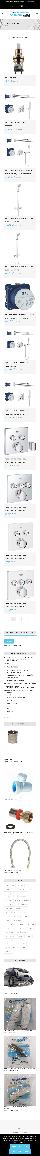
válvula (9, 952)
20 (28, 885)
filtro (26, 901)
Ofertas (7, 714)
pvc (30, 928)
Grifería (7, 663)
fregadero (22, 905)
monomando (18, 920)
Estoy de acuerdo (20, 1146)
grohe (18, 908)
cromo (8, 901)
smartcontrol (11, 944)
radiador (9, 932)
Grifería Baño (12, 678)
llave (8, 920)
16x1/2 (20, 885)
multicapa (9, 924)
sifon (8, 940)
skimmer (17, 940)
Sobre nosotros (20, 1132)
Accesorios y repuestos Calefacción (18, 657)
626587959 (30, 1)
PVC (8, 706)
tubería (23, 948)
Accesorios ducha (14, 672)
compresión (23, 897)
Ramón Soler (22, 932)
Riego (9, 709)
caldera (23, 893)
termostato (10, 948)
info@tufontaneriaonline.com (16, 1)
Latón (9, 695)
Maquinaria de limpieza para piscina (21, 688)
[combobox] (20, 37)
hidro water (10, 912)
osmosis (21, 924)
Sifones (10, 711)
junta (8, 916)
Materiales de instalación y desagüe (18, 690)
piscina (31, 924)
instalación (24, 912)
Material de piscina (11, 686)
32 (30, 889)
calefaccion (10, 897)
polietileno (10, 928)
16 (13, 885)
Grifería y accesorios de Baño (16, 670)
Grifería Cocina (13, 668)
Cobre (9, 692)
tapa (23, 944)
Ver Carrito (16, 6)
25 (15, 889)
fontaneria (10, 905)
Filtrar (9, 641)
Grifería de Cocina (11, 666)
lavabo (25, 916)
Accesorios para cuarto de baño (20, 675)
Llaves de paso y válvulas (17, 698)
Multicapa (11, 700)
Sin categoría (9, 717)
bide (14, 893)
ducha (17, 901)
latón (16, 916)
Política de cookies (20, 1151)
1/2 (7, 885)
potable (22, 928)
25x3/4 (22, 889)
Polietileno (12, 703)
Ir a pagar (25, 6)
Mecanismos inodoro (15, 680)
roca (29, 936)
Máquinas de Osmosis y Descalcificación (20, 683)
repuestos (10, 936)
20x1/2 (8, 889)
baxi (7, 893)
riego (20, 936)
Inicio (20, 1128)
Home (6, 26)
